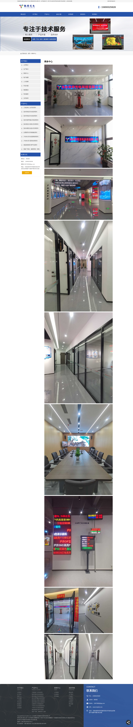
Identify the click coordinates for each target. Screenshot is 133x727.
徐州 (43, 723)
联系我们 (94, 14)
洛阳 (25, 723)
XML (70, 705)
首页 (29, 53)
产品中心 (46, 14)
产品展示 (71, 696)
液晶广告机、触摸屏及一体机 (32, 149)
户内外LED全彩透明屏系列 (31, 136)
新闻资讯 (82, 14)
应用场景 (70, 14)
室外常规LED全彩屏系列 (30, 115)
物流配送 (26, 90)
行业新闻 (56, 694)
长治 (33, 723)
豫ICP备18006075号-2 (27, 721)
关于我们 (35, 14)
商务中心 (33, 53)
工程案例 (71, 700)
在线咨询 (27, 172)
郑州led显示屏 (37, 1)
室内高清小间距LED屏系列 (31, 124)
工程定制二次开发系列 (30, 107)
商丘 (30, 723)
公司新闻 (56, 692)
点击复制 (34, 715)
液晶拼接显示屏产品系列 (30, 145)
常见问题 (26, 85)
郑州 (45, 723)
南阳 (28, 723)
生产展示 (26, 69)
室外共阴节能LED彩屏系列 (31, 120)
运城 (35, 723)
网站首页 (23, 14)
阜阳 (40, 723)
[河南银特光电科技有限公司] (27, 8)
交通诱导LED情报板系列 (30, 132)
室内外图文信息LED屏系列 (31, 128)
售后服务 (26, 94)
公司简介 (26, 65)
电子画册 (26, 77)
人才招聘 (26, 81)
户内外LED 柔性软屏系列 (30, 140)
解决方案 (58, 14)
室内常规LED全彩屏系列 (30, 111)
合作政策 (26, 98)
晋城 (38, 723)
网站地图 (71, 703)
